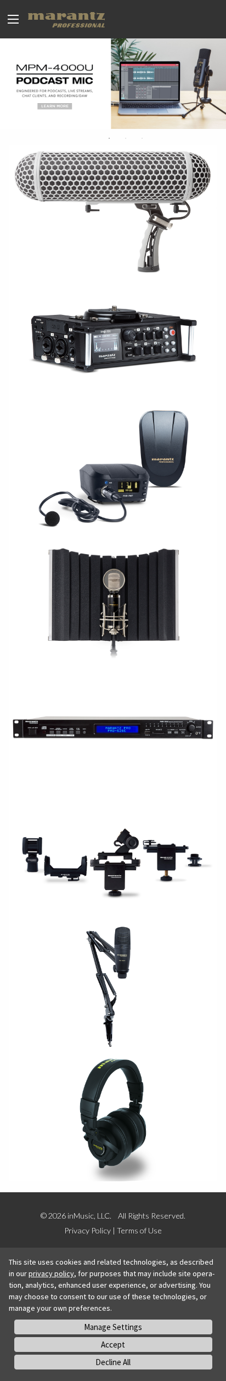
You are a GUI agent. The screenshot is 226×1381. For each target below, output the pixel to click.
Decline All (113, 1362)
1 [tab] (109, 138)
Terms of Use (139, 1230)
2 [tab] (125, 138)
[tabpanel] (113, 83)
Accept (113, 1344)
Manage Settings (113, 1327)
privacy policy (51, 1273)
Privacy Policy (87, 1230)
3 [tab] (142, 138)
